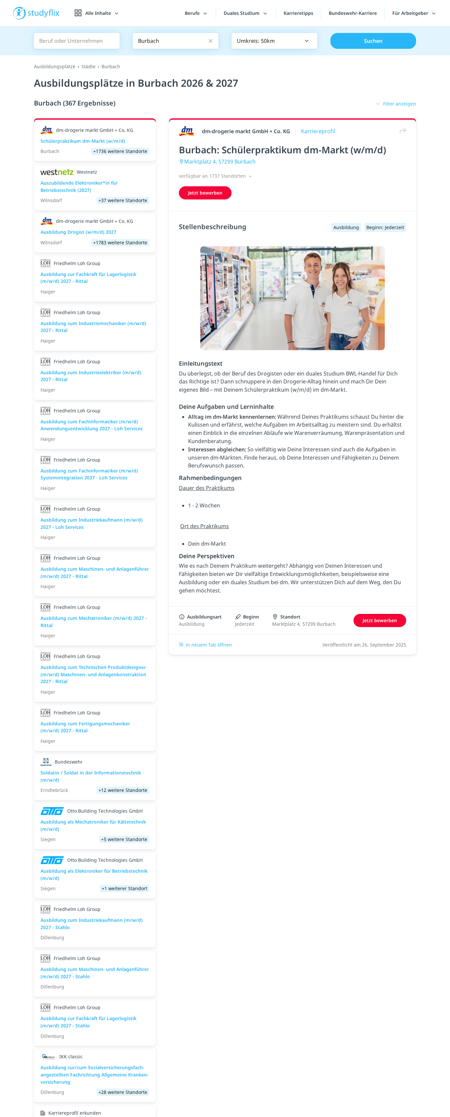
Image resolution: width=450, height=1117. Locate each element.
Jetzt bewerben (205, 193)
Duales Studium (242, 13)
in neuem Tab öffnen (209, 645)
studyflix (44, 13)
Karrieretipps (298, 13)
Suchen (373, 41)
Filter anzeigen (399, 104)
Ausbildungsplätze (54, 66)
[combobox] (274, 41)
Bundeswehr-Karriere (353, 13)
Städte (88, 66)
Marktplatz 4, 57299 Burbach (220, 161)
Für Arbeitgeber (411, 13)
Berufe (193, 13)
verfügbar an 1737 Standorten (213, 176)
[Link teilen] (401, 131)
